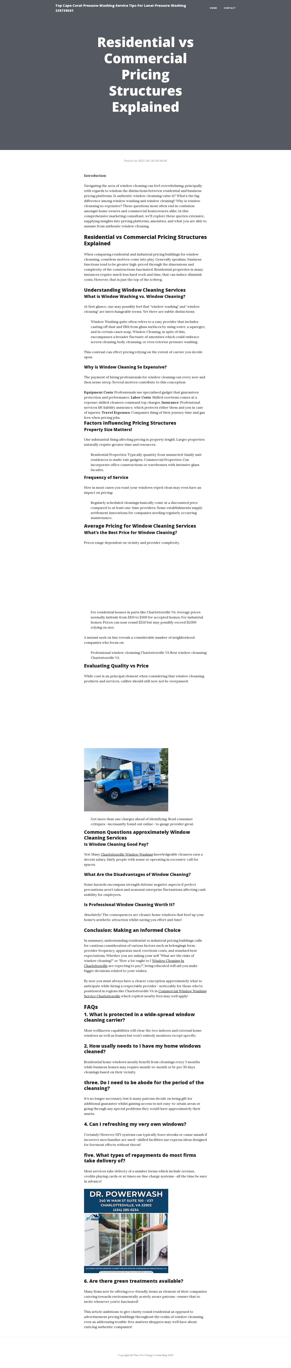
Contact (230, 8)
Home (213, 8)
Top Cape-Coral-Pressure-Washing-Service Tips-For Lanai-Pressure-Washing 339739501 (120, 8)
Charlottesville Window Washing (127, 854)
